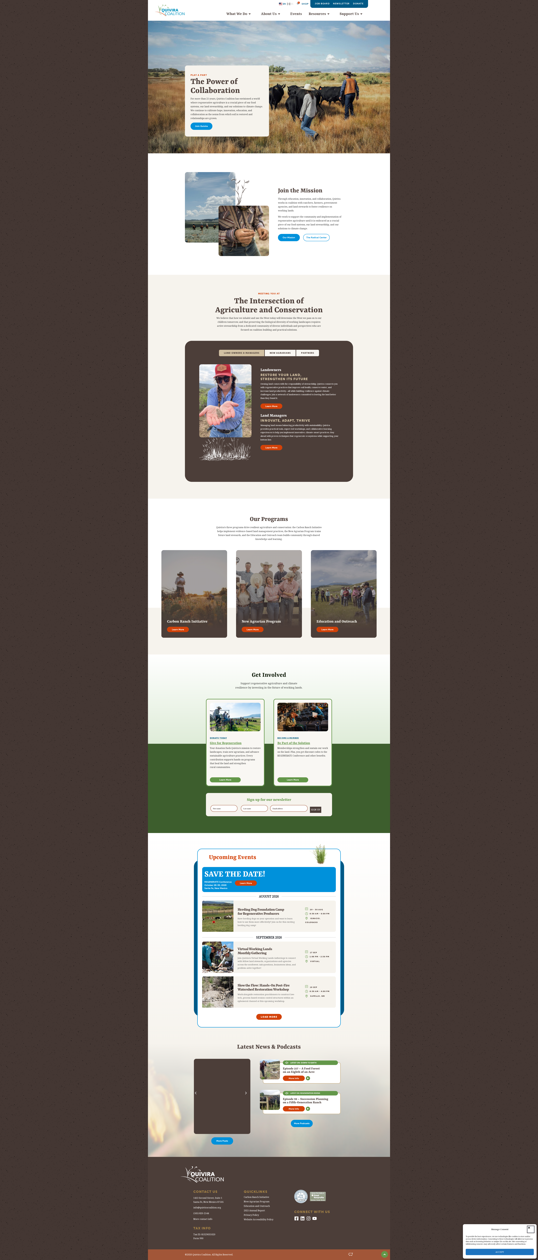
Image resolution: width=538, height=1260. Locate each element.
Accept (500, 1252)
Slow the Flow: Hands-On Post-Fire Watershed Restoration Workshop (264, 987)
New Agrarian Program (256, 1202)
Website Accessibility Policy (258, 1219)
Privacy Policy (251, 1215)
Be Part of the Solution (293, 743)
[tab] (241, 353)
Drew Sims (211, 1102)
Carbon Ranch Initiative (256, 1197)
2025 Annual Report (254, 1210)
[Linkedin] (302, 1218)
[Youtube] (314, 1218)
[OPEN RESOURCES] (330, 14)
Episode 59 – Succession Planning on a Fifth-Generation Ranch (305, 1100)
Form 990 (198, 1238)
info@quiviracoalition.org (207, 1207)
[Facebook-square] (296, 1218)
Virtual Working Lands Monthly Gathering (255, 951)
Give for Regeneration (226, 743)
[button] (531, 1229)
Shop (305, 4)
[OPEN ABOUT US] (280, 14)
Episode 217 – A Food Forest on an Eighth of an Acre (301, 1070)
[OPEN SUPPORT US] (363, 14)
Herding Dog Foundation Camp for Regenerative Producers (261, 911)
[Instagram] (308, 1218)
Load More (269, 1016)
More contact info (202, 1219)
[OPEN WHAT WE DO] (251, 14)
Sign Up (315, 809)
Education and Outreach (257, 1206)
